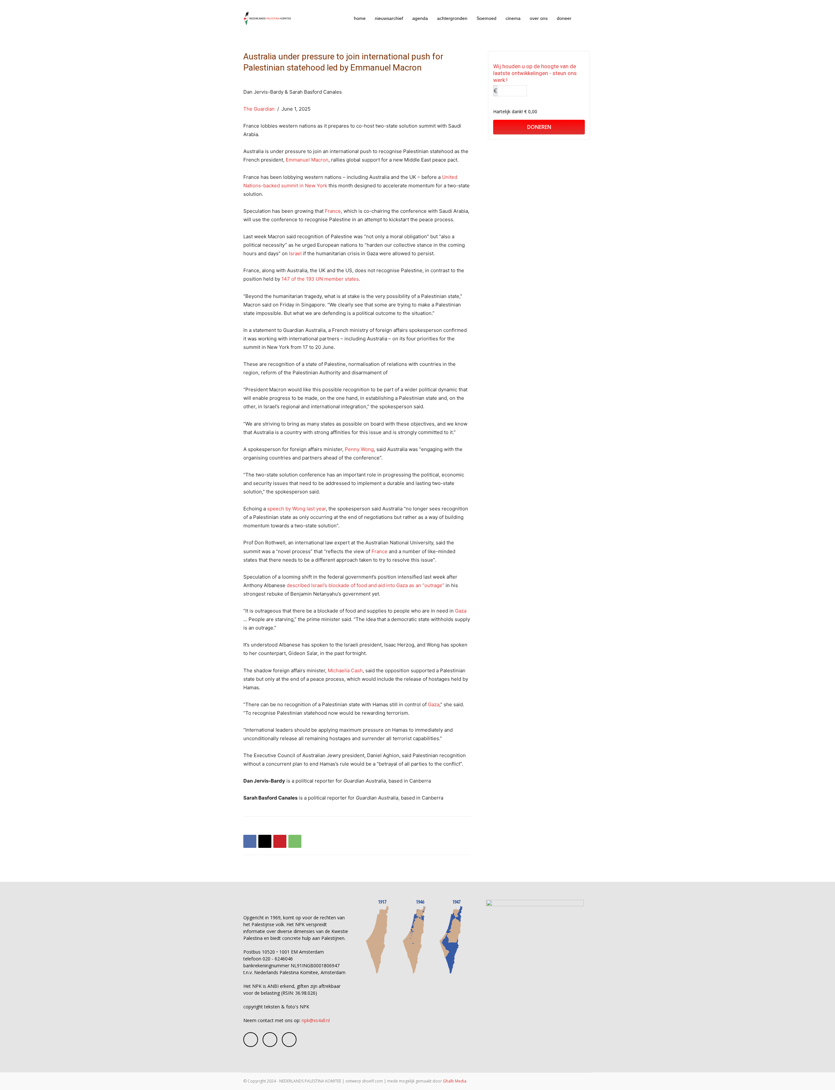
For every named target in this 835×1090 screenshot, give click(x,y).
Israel (295, 253)
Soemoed (486, 18)
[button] (584, 19)
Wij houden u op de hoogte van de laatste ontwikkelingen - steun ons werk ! (535, 73)
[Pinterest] (279, 841)
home (360, 18)
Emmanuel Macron (307, 160)
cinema (513, 18)
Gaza (460, 611)
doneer (564, 18)
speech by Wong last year (296, 509)
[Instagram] (270, 1039)
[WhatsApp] (294, 841)
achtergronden (452, 18)
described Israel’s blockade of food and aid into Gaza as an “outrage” (365, 585)
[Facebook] (249, 841)
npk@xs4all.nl (316, 1020)
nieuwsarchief (389, 18)
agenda (420, 18)
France (333, 211)
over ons (539, 18)
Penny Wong (359, 449)
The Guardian (259, 109)
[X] (264, 841)
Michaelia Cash (345, 670)
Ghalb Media (454, 1081)
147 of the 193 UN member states (320, 279)
